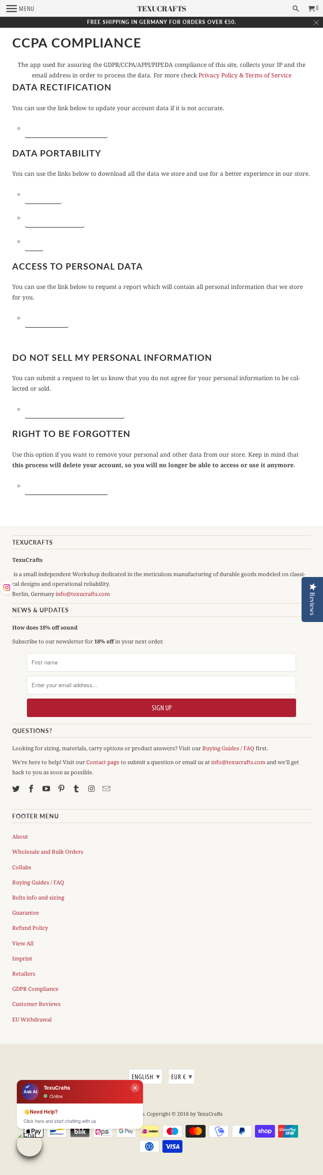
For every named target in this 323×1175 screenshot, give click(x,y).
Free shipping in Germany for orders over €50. (161, 22)
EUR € (182, 1076)
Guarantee (25, 912)
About (20, 836)
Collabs (21, 867)
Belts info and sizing (38, 897)
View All (23, 943)
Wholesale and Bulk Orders (47, 851)
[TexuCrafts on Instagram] (92, 788)
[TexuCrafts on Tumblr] (77, 788)
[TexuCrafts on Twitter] (16, 788)
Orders (34, 241)
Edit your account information (66, 128)
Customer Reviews (36, 1004)
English (146, 1076)
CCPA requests (43, 194)
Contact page (102, 762)
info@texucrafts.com (83, 594)
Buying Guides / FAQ (228, 748)
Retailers (23, 973)
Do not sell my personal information (74, 409)
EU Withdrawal (32, 1019)
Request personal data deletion (66, 485)
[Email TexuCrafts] (107, 788)
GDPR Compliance (35, 988)
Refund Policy (30, 928)
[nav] (20, 8)
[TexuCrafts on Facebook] (32, 788)
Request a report (47, 318)
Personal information (55, 217)
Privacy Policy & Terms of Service (245, 75)
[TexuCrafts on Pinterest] (62, 788)
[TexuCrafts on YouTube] (47, 788)
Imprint (22, 958)
